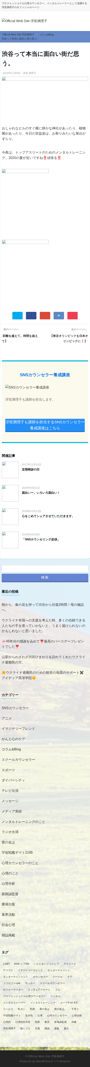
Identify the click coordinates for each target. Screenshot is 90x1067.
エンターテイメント (59, 970)
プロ (57, 989)
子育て (75, 1009)
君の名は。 (60, 1009)
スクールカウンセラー (18, 759)
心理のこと (10, 873)
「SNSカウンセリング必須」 (41, 539)
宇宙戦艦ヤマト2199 (17, 852)
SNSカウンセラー (15, 708)
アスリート (70, 963)
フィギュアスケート (39, 989)
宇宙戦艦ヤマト (12, 1015)
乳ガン (21, 1009)
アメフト (8, 970)
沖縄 (73, 1022)
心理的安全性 (22, 1022)
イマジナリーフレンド (18, 728)
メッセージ (10, 801)
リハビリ (8, 1009)
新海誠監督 (60, 1022)
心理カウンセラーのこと (20, 863)
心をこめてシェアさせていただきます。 (48, 516)
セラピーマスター (13, 989)
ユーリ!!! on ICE (69, 1002)
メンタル (55, 996)
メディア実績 (12, 811)
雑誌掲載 (8, 935)
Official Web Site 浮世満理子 (46, 1056)
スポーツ (8, 770)
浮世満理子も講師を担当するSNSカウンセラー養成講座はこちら (45, 425)
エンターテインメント (15, 976)
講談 (47, 1028)
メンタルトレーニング (42, 1002)
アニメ (7, 718)
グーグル (58, 976)
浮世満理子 (9, 1028)
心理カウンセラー (57, 1015)
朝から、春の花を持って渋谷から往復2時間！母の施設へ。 (43, 607)
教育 (47, 1022)
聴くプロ (25, 1028)
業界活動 (8, 914)
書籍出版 (8, 904)
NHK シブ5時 (21, 963)
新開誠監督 (10, 894)
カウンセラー (40, 976)
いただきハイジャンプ (46, 963)
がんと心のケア (13, 739)
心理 (39, 1015)
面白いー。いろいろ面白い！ (41, 492)
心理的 (7, 1022)
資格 (56, 1028)
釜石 (66, 1028)
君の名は (8, 842)
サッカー (30, 983)
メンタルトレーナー (14, 1002)
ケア (69, 976)
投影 (37, 1022)
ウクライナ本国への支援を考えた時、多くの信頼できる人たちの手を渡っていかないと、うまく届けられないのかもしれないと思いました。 (43, 625)
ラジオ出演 (10, 832)
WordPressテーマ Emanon (53, 1061)
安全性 (29, 1015)
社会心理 (8, 925)
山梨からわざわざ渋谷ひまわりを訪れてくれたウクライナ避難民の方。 (43, 659)
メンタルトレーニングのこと (23, 821)
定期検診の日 (31, 469)
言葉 (37, 1028)
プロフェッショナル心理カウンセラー (24, 996)
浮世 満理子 (29, 73)
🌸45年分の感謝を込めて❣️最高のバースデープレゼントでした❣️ (43, 644)
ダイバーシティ (13, 780)
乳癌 (32, 1009)
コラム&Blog (11, 749)
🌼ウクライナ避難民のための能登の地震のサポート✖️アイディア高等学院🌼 (43, 675)
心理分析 (8, 883)
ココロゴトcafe (12, 983)
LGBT (6, 963)
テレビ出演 (10, 790)
